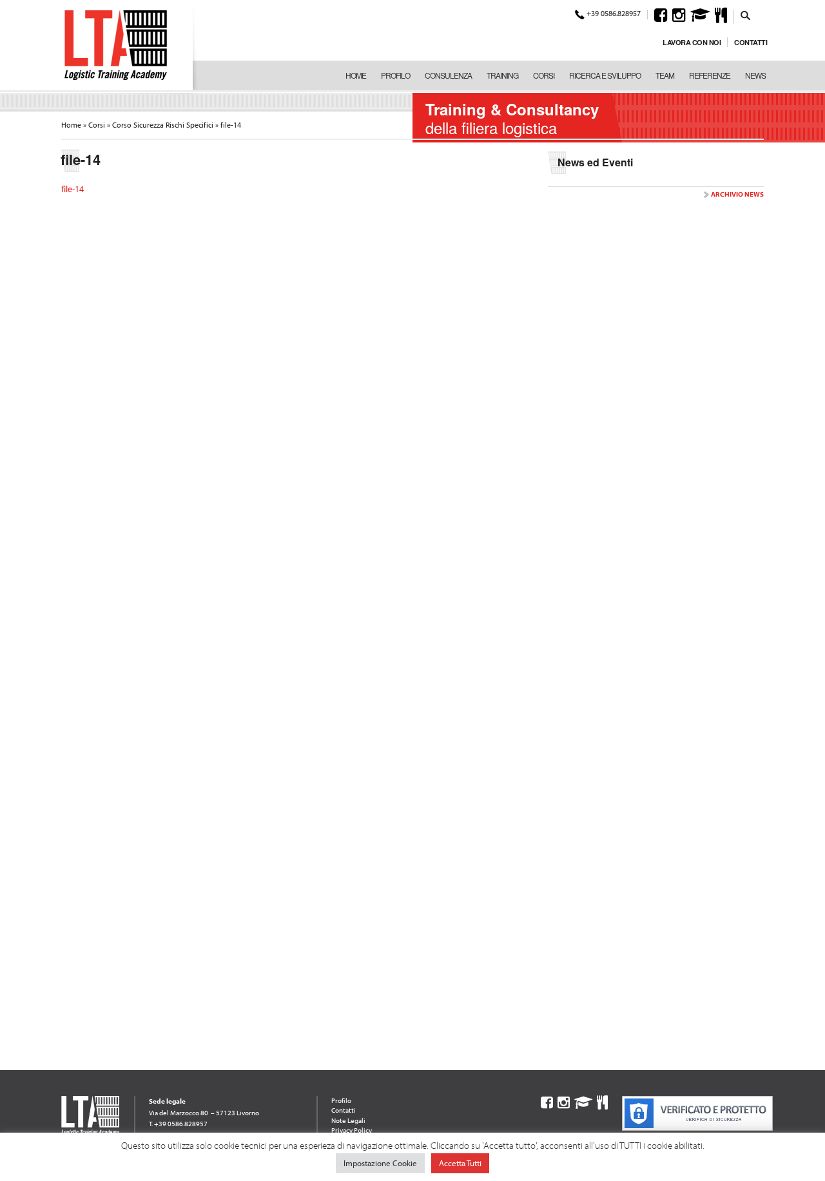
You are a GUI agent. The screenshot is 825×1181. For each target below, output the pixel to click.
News (755, 75)
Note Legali (348, 1120)
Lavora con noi (692, 42)
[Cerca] (745, 15)
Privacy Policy (351, 1130)
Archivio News (737, 194)
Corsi (543, 75)
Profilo (395, 75)
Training (502, 75)
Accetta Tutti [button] (460, 1163)
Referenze (709, 75)
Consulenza (448, 75)
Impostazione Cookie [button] (380, 1163)
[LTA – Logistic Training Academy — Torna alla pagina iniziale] (115, 45)
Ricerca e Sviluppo (605, 75)
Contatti (750, 42)
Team (664, 75)
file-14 (72, 189)
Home (355, 75)
